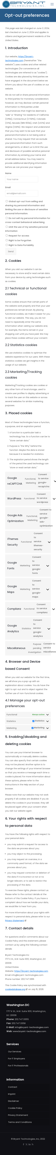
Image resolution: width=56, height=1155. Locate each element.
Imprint (12, 1093)
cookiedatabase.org (15, 989)
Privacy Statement (14, 920)
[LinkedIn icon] (29, 1144)
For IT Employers (16, 1058)
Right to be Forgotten (19, 240)
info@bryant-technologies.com (32, 1027)
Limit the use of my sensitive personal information (26, 229)
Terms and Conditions (20, 1122)
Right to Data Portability (21, 245)
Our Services (14, 1051)
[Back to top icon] (50, 1149)
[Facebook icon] (23, 1144)
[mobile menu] (52, 4)
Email (8, 187)
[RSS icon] (32, 1144)
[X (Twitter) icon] (26, 1144)
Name (8, 173)
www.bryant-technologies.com (29, 1031)
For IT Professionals (18, 1065)
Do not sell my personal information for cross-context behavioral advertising (27, 220)
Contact (12, 1086)
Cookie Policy (15, 1108)
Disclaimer (13, 1100)
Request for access (18, 235)
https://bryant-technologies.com (31, 971)
